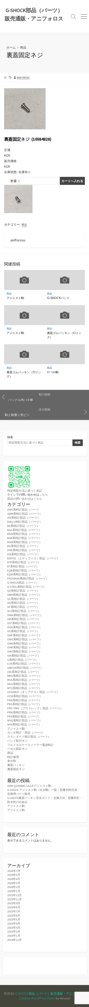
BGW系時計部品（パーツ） (24, 542)
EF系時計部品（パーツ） (23, 566)
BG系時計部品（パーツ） (23, 546)
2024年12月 (14, 940)
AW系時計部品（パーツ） (23, 517)
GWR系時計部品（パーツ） (24, 647)
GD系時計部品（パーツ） (23, 603)
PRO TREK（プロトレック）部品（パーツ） (35, 708)
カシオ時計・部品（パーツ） (26, 732)
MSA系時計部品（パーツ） (24, 680)
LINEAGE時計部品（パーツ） (25, 668)
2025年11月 (14, 899)
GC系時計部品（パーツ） (23, 599)
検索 (10, 437)
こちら (43, 494)
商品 (23, 47)
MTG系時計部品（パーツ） (24, 688)
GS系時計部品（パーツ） (23, 631)
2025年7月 (13, 911)
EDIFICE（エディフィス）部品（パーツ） (33, 558)
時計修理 (13, 757)
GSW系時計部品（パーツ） (24, 627)
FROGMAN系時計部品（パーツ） (28, 578)
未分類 (11, 761)
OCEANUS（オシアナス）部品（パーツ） (33, 692)
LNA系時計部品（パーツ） (24, 672)
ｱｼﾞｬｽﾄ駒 (53, 372)
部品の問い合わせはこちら (24, 499)
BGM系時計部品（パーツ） (24, 534)
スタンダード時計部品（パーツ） (29, 736)
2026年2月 (13, 887)
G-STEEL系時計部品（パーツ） (26, 587)
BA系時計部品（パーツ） (23, 526)
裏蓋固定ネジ (16, 769)
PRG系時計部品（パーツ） (24, 704)
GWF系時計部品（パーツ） (24, 635)
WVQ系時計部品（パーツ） (24, 720)
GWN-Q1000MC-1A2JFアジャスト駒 (29, 786)
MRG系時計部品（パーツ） (24, 676)
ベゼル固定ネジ (17, 749)
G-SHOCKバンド (58, 298)
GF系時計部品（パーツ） (23, 607)
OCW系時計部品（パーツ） (24, 696)
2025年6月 (13, 915)
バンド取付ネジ (17, 741)
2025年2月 (13, 931)
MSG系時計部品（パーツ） (24, 684)
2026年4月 (13, 879)
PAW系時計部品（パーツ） (24, 700)
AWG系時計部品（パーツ (23, 509)
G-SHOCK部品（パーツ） (23, 582)
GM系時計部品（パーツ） (23, 619)
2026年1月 (13, 891)
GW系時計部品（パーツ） (23, 655)
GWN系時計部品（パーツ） (24, 643)
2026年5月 (13, 875)
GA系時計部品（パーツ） (23, 590)
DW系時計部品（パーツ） (23, 554)
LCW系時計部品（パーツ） (24, 663)
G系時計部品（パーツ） (22, 660)
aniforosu (23, 77)
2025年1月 (13, 935)
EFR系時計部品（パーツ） (24, 562)
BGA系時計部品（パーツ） (24, 530)
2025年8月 (13, 907)
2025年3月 (13, 927)
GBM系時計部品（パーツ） (24, 595)
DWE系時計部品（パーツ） (24, 550)
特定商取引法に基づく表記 (24, 490)
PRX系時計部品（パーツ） (24, 716)
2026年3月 (13, 883)
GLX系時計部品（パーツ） (24, 611)
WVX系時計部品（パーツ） (24, 724)
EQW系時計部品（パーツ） (24, 574)
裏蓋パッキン (16, 765)
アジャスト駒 (15, 298)
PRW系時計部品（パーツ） (24, 712)
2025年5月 (13, 919)
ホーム (11, 47)
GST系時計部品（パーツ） (24, 623)
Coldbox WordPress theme (37, 998)
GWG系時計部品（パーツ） (24, 639)
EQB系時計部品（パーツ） (24, 570)
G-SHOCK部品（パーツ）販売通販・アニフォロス (50, 993)
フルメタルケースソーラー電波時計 (30, 745)
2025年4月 (13, 923)
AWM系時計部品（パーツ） (24, 514)
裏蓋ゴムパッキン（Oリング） (64, 335)
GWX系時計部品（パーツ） (24, 651)
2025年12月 (14, 895)
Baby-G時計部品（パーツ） (24, 522)
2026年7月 (13, 871)
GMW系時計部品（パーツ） (24, 615)
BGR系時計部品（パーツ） (24, 538)
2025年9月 (13, 903)
